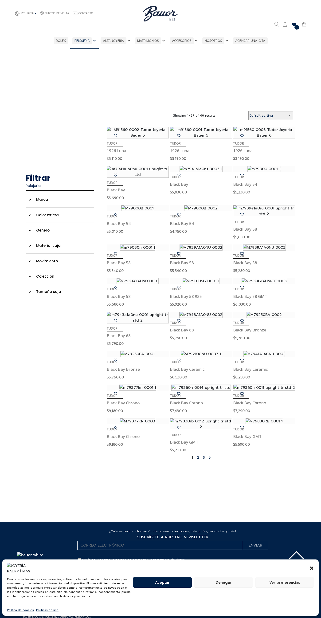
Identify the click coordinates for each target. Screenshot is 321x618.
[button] (311, 567)
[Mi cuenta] (285, 25)
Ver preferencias (284, 582)
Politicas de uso (47, 610)
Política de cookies (20, 610)
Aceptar (162, 582)
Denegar (223, 582)
